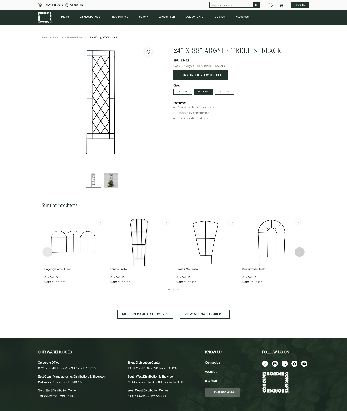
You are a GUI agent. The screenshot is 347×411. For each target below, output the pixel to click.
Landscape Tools (90, 17)
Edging (65, 17)
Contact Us (76, 5)
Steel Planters (119, 17)
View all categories (203, 314)
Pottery (143, 17)
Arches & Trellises (74, 37)
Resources (242, 17)
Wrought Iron (167, 17)
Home (44, 37)
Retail (56, 37)
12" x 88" (183, 92)
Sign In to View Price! (201, 75)
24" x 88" (203, 92)
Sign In (300, 5)
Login (47, 282)
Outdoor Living (195, 17)
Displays (219, 17)
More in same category (143, 314)
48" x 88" (224, 92)
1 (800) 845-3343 (53, 5)
